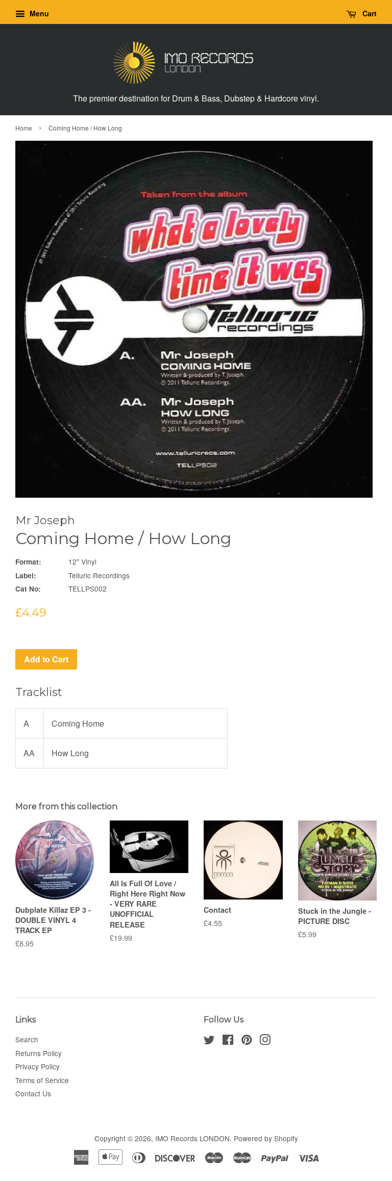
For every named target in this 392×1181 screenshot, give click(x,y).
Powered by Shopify (266, 1138)
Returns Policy (38, 1053)
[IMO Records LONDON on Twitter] (209, 1041)
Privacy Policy (37, 1066)
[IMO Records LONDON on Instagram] (265, 1041)
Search (26, 1039)
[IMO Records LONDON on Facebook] (228, 1041)
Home (23, 127)
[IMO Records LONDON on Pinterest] (246, 1041)
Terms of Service (42, 1080)
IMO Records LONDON (192, 1138)
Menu (38, 13)
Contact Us (33, 1093)
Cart (368, 13)
